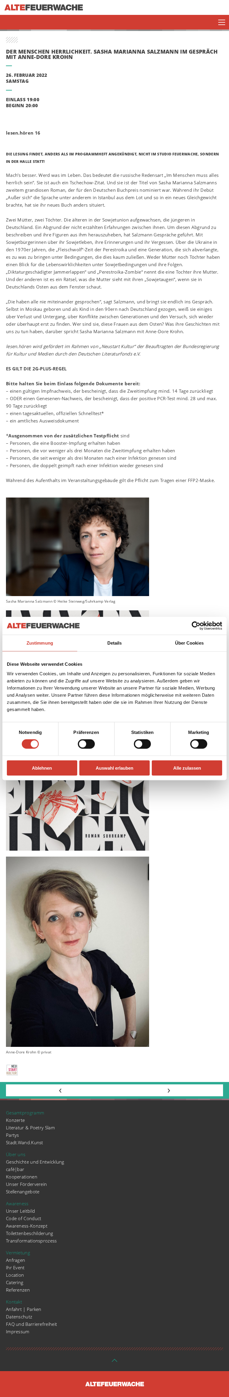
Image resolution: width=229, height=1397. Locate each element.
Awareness (17, 1203)
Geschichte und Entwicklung (35, 1162)
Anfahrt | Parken (23, 1309)
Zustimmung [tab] (40, 643)
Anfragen (15, 1260)
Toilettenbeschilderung (29, 1233)
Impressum (18, 1331)
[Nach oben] (114, 1362)
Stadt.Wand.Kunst (24, 1142)
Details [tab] (114, 643)
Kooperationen (21, 1177)
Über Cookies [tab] (189, 643)
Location (15, 1275)
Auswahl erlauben (114, 767)
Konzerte (15, 1120)
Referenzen (18, 1290)
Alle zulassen (187, 767)
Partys (12, 1135)
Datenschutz (19, 1317)
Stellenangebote (23, 1192)
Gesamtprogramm (25, 1113)
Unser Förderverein (26, 1184)
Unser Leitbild (20, 1211)
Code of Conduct (23, 1218)
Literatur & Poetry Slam (30, 1128)
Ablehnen (42, 767)
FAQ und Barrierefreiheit (31, 1324)
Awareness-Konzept (26, 1226)
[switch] (86, 744)
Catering (14, 1282)
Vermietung (18, 1253)
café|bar (15, 1169)
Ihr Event (15, 1267)
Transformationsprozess (31, 1241)
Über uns (15, 1154)
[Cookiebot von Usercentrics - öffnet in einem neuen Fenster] (196, 625)
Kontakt (14, 1302)
